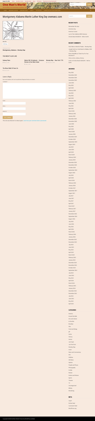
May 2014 (71, 278)
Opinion (71, 362)
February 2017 (72, 208)
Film (70, 326)
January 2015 (72, 260)
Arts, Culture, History (78, 58)
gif (69, 331)
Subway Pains (6, 60)
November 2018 (73, 165)
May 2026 (71, 72)
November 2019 (73, 136)
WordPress (27, 418)
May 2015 (71, 250)
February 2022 (72, 101)
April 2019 (71, 152)
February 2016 (72, 234)
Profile (70, 370)
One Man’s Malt (28, 1)
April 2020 (71, 129)
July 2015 (71, 244)
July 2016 (71, 221)
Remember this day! (74, 26)
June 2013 (71, 298)
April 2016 (71, 229)
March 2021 (72, 111)
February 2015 (72, 257)
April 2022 (71, 98)
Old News (71, 360)
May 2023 (71, 85)
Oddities (71, 357)
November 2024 (73, 77)
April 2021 (71, 108)
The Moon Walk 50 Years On (10, 68)
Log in (70, 400)
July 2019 (71, 147)
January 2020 (72, 134)
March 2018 (72, 180)
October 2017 (72, 188)
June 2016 (71, 224)
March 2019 (72, 154)
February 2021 (72, 113)
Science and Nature (74, 375)
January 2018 (72, 185)
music (70, 349)
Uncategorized (72, 385)
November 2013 (73, 293)
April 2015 (71, 252)
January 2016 (72, 237)
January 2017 (72, 211)
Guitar (70, 334)
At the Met (71, 321)
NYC (70, 355)
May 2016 (71, 226)
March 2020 (72, 131)
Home (13, 1)
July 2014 (71, 273)
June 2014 (71, 275)
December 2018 (73, 162)
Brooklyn (71, 324)
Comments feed (73, 406)
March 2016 (72, 232)
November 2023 (73, 80)
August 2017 (72, 193)
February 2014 (72, 285)
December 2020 (73, 119)
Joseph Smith (72, 49)
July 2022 (71, 93)
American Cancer (73, 31)
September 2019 (73, 142)
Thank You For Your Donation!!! (49, 1)
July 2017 (71, 196)
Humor (70, 339)
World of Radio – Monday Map (84, 46)
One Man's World (14, 4)
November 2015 (73, 242)
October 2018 (72, 167)
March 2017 (72, 206)
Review (70, 373)
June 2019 (71, 149)
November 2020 (73, 121)
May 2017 (71, 201)
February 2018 (72, 183)
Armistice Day (72, 29)
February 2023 (72, 90)
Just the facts (72, 344)
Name (4, 100)
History (70, 337)
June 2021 (71, 103)
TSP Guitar (39, 1)
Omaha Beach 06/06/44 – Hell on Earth (79, 36)
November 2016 (73, 214)
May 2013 (71, 301)
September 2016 (73, 216)
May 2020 (71, 126)
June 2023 (71, 83)
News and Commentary (75, 352)
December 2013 (73, 291)
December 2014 (73, 262)
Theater (71, 380)
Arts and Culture (73, 319)
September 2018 (73, 170)
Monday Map (72, 347)
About (34, 1)
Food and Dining (73, 329)
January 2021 (72, 116)
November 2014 (73, 265)
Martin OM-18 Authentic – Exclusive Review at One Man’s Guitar (34, 61)
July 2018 (71, 175)
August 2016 (72, 219)
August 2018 (72, 172)
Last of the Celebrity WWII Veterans (78, 34)
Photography (72, 367)
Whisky (70, 388)
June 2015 (71, 247)
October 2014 (72, 268)
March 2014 (72, 283)
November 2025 (73, 75)
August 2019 (72, 144)
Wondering (71, 390)
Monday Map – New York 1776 (54, 60)
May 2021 (71, 106)
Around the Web (73, 316)
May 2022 (71, 95)
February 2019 (72, 157)
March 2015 (72, 255)
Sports (70, 378)
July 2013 (71, 296)
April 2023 (71, 88)
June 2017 (71, 198)
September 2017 (73, 190)
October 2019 (72, 139)
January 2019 (72, 160)
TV (69, 383)
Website (5, 111)
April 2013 (71, 303)
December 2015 (73, 239)
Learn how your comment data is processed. (34, 120)
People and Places (73, 365)
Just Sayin (71, 342)
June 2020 (71, 124)
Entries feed (72, 403)
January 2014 (72, 288)
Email (4, 106)
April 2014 (71, 280)
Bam (34, 418)
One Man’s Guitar (19, 1)
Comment (5, 81)
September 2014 (73, 270)
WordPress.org (72, 408)
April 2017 (71, 203)
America (71, 313)
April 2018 (71, 178)
